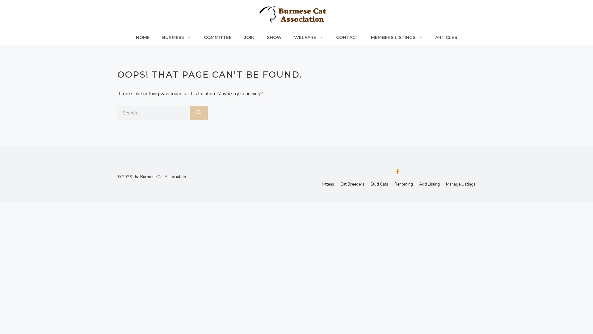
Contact (347, 37)
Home (143, 37)
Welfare (305, 37)
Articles (446, 37)
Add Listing (429, 184)
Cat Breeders (352, 184)
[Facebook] (397, 172)
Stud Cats (379, 184)
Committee (218, 37)
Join (249, 37)
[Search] (199, 113)
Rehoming (403, 184)
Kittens (328, 184)
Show (274, 37)
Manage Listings (461, 184)
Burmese (173, 37)
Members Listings (393, 37)
